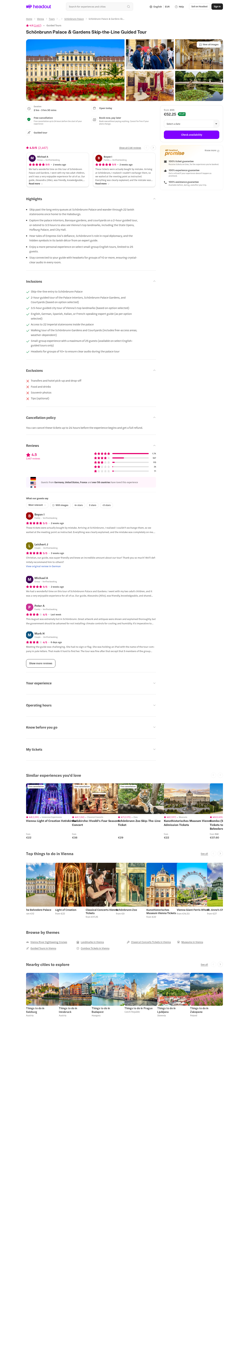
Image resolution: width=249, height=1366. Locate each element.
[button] (75, 70)
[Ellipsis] (59, 19)
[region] (51, 798)
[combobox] (99, 6)
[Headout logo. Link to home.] (38, 6)
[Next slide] (153, 147)
